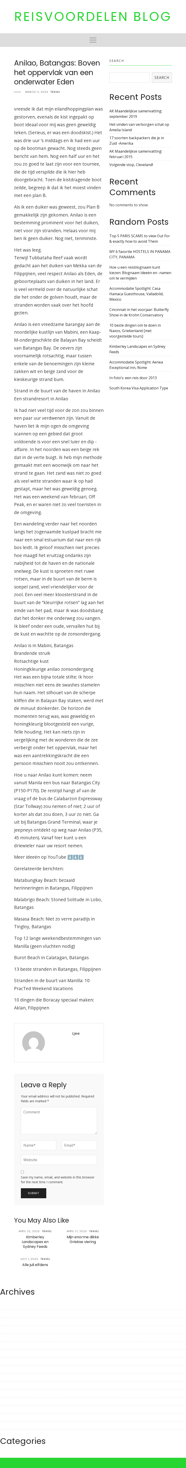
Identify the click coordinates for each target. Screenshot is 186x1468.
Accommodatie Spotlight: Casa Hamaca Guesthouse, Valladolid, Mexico (136, 294)
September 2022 (14, 1401)
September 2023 (14, 1305)
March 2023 (10, 1353)
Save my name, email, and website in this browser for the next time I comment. (57, 1179)
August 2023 (10, 1313)
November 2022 (13, 1385)
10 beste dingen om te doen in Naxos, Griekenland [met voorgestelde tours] (135, 331)
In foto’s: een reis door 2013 (133, 377)
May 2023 (8, 1337)
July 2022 (7, 1417)
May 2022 (8, 1433)
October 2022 (11, 1393)
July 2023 (7, 1321)
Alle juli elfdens (35, 1264)
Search (116, 60)
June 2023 (8, 1329)
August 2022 (10, 1409)
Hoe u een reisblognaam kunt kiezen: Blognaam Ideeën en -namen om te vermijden (140, 273)
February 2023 (12, 1361)
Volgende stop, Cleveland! (131, 164)
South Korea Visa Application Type (138, 388)
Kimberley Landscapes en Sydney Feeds (35, 1241)
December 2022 (13, 1377)
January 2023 (11, 1369)
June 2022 (8, 1425)
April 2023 (8, 1345)
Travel (55, 92)
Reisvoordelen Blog (93, 16)
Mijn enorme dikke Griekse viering (83, 1239)
